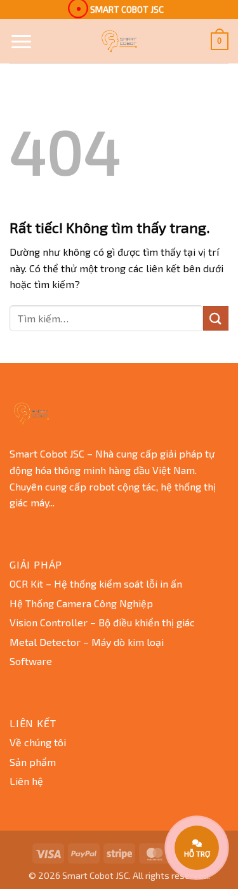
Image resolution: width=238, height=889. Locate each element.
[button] (21, 41)
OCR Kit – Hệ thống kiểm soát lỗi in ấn (96, 583)
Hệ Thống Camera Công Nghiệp (81, 603)
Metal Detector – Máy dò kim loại (87, 642)
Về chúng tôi (38, 742)
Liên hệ (26, 781)
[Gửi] (215, 318)
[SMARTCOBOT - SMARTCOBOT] (119, 41)
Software (31, 661)
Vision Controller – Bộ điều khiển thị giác (102, 622)
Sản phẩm (33, 762)
